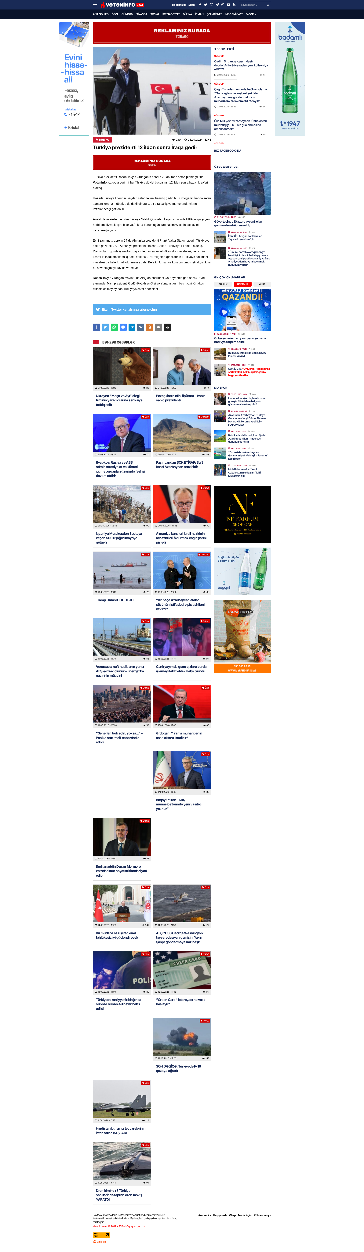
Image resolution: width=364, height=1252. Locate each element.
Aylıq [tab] (262, 284)
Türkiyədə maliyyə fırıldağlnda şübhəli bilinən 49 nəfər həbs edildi (118, 1004)
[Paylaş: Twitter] (105, 327)
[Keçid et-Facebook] (200, 4)
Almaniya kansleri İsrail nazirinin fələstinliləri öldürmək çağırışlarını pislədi (181, 538)
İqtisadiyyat (171, 14)
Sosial (154, 14)
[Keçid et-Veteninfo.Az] (122, 5)
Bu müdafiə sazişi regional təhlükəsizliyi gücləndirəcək (117, 935)
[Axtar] (268, 5)
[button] (167, 327)
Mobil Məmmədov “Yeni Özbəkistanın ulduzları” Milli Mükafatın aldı (244, 472)
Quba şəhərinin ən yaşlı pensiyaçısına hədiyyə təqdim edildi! (240, 340)
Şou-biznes (214, 14)
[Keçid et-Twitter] (206, 4)
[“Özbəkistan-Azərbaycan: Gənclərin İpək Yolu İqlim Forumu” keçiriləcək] (220, 453)
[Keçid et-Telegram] (217, 4)
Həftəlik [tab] (242, 284)
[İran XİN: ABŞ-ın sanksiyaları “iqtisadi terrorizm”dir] (220, 237)
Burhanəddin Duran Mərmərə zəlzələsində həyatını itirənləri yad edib (121, 870)
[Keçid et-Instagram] (211, 4)
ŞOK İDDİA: (249, 372)
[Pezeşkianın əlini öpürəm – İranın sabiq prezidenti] (182, 369)
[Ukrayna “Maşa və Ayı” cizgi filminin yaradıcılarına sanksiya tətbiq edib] (122, 369)
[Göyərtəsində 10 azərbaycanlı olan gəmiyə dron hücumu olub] (242, 193)
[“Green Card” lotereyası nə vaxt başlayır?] (182, 973)
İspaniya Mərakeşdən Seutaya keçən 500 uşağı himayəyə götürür (119, 538)
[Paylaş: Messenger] (123, 327)
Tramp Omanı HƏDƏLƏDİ (115, 600)
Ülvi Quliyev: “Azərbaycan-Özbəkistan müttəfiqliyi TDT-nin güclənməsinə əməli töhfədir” (240, 125)
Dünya (187, 14)
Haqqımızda (220, 1215)
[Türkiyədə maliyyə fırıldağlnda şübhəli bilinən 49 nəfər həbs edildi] (122, 973)
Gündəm (127, 14)
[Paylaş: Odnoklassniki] (149, 327)
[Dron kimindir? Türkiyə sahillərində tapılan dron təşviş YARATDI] (122, 1164)
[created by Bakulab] (182, 1241)
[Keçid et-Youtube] (228, 4)
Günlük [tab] (223, 284)
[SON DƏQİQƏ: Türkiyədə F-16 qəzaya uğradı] (182, 1039)
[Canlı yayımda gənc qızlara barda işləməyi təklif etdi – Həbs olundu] (182, 640)
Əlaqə (232, 1215)
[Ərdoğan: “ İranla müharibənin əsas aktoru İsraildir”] (182, 706)
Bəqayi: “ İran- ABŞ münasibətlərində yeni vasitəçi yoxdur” (179, 804)
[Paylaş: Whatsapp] (114, 327)
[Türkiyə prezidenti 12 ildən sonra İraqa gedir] (152, 91)
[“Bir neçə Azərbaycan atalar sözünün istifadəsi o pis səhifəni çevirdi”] (182, 573)
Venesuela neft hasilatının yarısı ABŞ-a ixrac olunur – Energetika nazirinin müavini (120, 671)
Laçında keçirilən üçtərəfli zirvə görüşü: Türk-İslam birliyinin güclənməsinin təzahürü (246, 401)
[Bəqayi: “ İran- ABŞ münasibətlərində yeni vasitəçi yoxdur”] (182, 773)
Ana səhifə (101, 14)
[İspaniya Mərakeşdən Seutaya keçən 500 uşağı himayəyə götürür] (122, 507)
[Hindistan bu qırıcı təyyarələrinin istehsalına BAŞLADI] (122, 1102)
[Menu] (96, 4)
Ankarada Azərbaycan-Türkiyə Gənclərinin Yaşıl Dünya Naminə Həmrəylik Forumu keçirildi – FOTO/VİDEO (247, 419)
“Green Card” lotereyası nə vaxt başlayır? (180, 1002)
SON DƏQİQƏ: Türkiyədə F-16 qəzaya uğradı (178, 1068)
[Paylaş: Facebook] (96, 327)
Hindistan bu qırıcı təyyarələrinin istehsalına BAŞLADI (121, 1130)
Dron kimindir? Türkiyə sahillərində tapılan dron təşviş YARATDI (119, 1195)
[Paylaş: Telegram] (132, 327)
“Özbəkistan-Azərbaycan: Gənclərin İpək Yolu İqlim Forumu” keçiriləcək (248, 455)
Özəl (115, 14)
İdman (199, 14)
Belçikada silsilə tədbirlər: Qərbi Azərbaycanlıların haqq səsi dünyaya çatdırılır (246, 438)
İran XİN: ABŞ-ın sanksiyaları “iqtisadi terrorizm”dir (245, 237)
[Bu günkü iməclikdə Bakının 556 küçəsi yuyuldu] (220, 354)
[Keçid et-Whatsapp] (223, 4)
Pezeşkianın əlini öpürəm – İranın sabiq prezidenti (181, 398)
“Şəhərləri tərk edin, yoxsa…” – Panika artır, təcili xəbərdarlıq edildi (119, 737)
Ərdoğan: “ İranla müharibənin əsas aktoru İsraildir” (179, 735)
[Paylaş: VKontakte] (140, 327)
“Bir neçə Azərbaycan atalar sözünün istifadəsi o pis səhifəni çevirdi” (180, 604)
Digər (250, 14)
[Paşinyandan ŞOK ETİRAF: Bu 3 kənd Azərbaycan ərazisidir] (182, 435)
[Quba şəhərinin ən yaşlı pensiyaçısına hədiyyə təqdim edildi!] (242, 310)
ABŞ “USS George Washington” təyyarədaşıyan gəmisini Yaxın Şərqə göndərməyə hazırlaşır (180, 937)
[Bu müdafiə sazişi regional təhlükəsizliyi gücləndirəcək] (122, 906)
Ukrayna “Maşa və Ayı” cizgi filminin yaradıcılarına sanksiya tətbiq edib (119, 400)
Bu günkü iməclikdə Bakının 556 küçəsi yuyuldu (247, 354)
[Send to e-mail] (158, 327)
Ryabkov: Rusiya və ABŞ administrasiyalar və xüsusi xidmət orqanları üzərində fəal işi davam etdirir (120, 469)
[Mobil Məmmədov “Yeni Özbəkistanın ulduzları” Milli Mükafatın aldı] (220, 470)
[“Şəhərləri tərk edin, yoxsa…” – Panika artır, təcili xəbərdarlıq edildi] (122, 706)
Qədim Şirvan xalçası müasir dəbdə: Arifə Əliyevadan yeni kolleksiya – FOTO (241, 65)
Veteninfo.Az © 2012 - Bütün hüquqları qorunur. (119, 1226)
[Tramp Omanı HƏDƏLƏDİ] (122, 573)
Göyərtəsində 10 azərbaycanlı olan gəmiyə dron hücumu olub (238, 223)
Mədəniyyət (234, 14)
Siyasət (141, 14)
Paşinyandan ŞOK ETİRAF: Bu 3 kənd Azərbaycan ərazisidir (179, 464)
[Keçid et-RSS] (234, 4)
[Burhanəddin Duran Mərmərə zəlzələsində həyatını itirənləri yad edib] (122, 839)
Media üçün (245, 1215)
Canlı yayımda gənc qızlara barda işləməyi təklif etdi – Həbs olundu (181, 669)
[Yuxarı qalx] (353, 1241)
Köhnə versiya (262, 1215)
